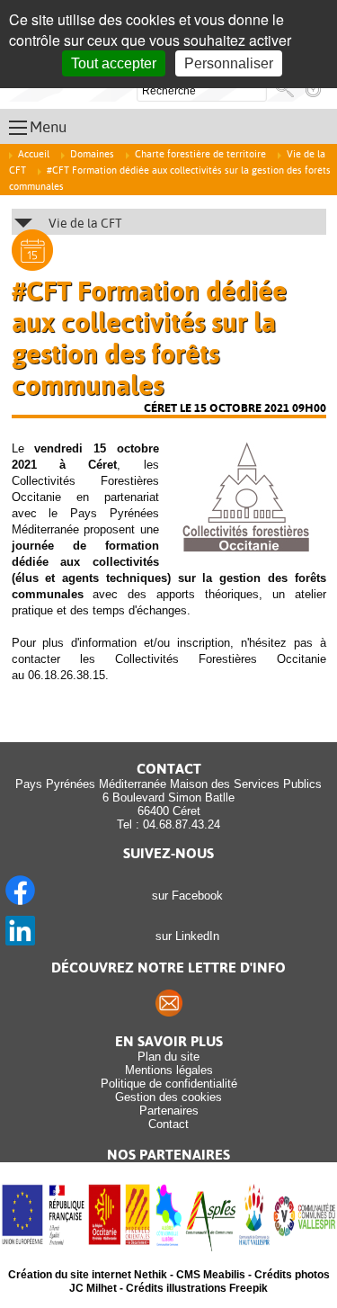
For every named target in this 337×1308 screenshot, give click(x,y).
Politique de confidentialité (169, 1083)
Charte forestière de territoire (200, 154)
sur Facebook (184, 895)
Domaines (92, 154)
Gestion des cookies (168, 1097)
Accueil (33, 154)
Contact (168, 1124)
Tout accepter (113, 63)
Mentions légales (169, 1070)
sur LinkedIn (183, 936)
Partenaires (169, 1110)
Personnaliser (228, 63)
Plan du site (168, 1056)
